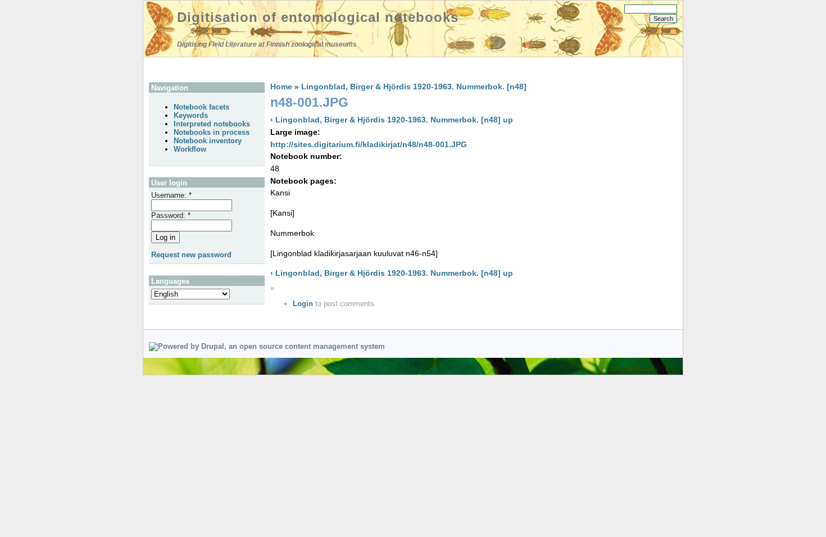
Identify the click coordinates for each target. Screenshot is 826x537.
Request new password (191, 255)
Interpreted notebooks (212, 124)
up (508, 119)
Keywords (191, 115)
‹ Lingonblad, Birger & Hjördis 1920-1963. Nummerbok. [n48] (385, 119)
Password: (170, 215)
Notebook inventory (208, 140)
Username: (171, 195)
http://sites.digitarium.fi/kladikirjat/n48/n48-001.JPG (368, 144)
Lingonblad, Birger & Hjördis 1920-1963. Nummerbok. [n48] (414, 86)
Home (281, 86)
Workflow (190, 149)
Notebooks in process (211, 132)
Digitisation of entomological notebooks (318, 17)
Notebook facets (201, 107)
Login (303, 303)
